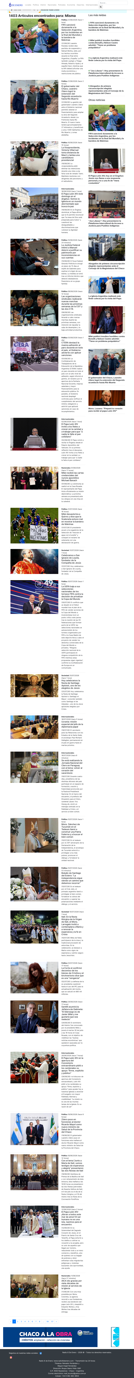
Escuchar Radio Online (50, 10)
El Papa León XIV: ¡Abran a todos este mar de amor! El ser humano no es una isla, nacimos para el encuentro (71, 1218)
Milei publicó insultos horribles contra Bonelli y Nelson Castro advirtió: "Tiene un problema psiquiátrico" (106, 338)
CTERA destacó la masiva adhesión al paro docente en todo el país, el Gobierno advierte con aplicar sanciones (72, 348)
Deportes (80, 5)
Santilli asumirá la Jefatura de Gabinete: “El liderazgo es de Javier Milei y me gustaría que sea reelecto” (72, 1013)
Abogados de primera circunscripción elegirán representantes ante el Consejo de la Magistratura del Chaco (106, 266)
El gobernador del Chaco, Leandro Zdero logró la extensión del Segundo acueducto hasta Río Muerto (71, 92)
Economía (71, 5)
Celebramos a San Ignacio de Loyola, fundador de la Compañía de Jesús (71, 559)
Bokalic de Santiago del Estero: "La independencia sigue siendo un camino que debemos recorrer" (72, 878)
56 (48, 1321)
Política (36, 5)
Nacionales (52, 5)
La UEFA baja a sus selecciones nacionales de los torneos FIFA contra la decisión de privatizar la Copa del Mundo (72, 592)
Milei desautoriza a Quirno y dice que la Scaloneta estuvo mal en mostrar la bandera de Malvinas (72, 519)
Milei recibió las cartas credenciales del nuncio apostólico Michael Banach (72, 477)
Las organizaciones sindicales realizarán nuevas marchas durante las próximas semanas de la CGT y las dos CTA (71, 302)
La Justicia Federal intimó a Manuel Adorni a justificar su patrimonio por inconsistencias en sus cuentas (71, 251)
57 (52, 1321)
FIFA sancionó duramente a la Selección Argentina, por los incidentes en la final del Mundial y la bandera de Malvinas (71, 32)
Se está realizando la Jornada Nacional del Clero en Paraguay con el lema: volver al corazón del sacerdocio (71, 766)
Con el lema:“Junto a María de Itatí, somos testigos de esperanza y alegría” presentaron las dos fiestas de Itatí (72, 1165)
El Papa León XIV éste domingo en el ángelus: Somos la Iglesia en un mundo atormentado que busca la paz (72, 200)
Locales (28, 5)
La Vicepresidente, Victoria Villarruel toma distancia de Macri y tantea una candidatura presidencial (70, 153)
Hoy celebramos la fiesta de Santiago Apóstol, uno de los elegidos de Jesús (71, 684)
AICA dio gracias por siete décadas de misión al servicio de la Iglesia (71, 1285)
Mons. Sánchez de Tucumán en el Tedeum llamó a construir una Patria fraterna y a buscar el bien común (71, 830)
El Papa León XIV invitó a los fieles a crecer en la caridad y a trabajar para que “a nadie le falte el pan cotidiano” (72, 430)
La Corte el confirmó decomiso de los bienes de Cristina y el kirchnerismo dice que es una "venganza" (72, 973)
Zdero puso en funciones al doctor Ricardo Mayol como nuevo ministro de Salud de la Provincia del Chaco (71, 1125)
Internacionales (92, 5)
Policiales (62, 5)
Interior (43, 5)
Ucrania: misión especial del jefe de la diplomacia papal (72, 724)
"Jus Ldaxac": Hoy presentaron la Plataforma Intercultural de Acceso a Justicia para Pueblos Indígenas (105, 73)
